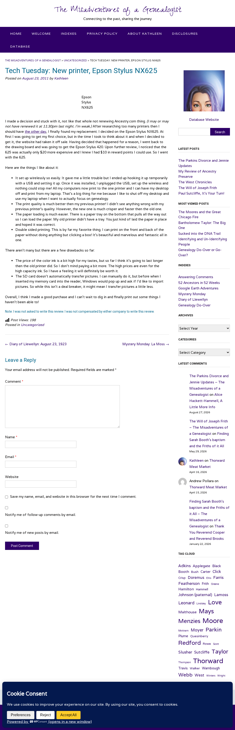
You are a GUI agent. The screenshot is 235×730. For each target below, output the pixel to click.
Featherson (189, 583)
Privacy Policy (102, 33)
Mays (206, 611)
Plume (183, 636)
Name (11, 437)
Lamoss (221, 594)
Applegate (201, 565)
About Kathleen (145, 33)
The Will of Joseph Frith (197, 188)
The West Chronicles (195, 182)
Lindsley (201, 603)
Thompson (184, 662)
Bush (195, 572)
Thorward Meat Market (208, 487)
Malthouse (187, 612)
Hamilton (186, 589)
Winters (210, 675)
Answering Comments (195, 277)
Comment (14, 381)
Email (10, 457)
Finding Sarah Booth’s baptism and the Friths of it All (209, 439)
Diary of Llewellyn (193, 299)
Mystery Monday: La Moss (145, 344)
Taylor (220, 651)
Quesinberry (199, 636)
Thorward (208, 660)
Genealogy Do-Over (194, 305)
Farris (218, 577)
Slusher (185, 652)
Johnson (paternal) (195, 594)
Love (215, 602)
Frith (205, 583)
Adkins (184, 565)
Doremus (196, 577)
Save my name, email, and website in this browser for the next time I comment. (73, 496)
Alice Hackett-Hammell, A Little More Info (205, 400)
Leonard (186, 603)
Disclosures (185, 33)
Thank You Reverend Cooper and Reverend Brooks (207, 532)
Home (16, 33)
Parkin (214, 629)
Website (12, 477)
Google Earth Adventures (198, 288)
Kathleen (61, 78)
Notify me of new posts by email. (32, 532)
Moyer (197, 630)
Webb (185, 674)
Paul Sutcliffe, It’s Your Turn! (201, 193)
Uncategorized (32, 325)
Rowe (207, 644)
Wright (221, 675)
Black (216, 566)
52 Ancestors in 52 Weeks (199, 282)
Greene (215, 584)
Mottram (183, 630)
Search (220, 132)
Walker (195, 668)
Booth (183, 571)
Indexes (69, 33)
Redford (189, 642)
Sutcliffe (202, 652)
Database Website (204, 119)
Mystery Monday (192, 294)
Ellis (208, 578)
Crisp (182, 578)
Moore (212, 620)
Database (20, 46)
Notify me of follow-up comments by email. (40, 514)
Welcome (41, 33)
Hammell (202, 589)
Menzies (189, 621)
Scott (216, 643)
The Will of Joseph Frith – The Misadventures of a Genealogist (208, 427)
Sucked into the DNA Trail (199, 233)
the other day (35, 131)
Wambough (211, 668)
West (199, 675)
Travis (183, 668)
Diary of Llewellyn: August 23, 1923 (36, 344)
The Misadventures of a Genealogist (117, 10)
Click (217, 571)
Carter (205, 571)
